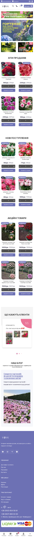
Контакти (4, 472)
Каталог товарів (6, 497)
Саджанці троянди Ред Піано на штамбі (25, 243)
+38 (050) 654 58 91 (9, 511)
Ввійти (3, 484)
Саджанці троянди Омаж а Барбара (8, 78)
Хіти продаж (5, 502)
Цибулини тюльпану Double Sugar (25, 158)
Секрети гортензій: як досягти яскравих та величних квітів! (13, 376)
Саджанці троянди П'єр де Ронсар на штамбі (8, 243)
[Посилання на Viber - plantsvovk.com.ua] (12, 451)
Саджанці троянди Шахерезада (8, 112)
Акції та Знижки (5, 499)
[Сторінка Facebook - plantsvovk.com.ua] (32, 1)
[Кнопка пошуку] (13, 6)
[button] (17, 353)
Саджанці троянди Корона (26, 78)
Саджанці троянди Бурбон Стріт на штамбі (8, 281)
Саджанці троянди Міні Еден (25, 112)
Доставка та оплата (7, 465)
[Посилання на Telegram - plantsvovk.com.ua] (17, 451)
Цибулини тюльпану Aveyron (8, 192)
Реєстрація (4, 487)
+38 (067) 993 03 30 (9, 514)
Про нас (3, 467)
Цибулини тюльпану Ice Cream (8, 158)
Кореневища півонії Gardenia (25, 192)
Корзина (3, 482)
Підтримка (4, 469)
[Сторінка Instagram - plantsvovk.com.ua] (30, 1)
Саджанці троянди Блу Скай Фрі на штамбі (25, 281)
